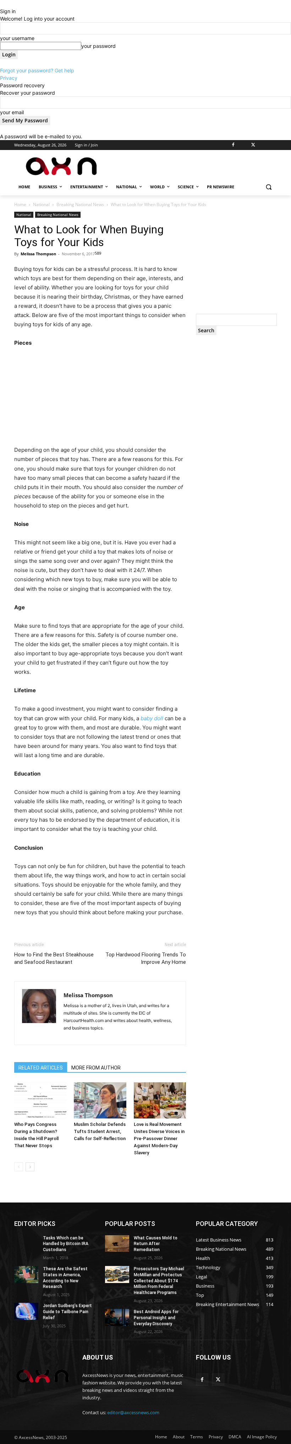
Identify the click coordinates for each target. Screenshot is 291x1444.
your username (17, 38)
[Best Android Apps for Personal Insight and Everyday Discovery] (117, 1317)
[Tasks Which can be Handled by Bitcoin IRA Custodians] (26, 1243)
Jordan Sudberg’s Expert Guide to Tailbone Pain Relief (67, 1311)
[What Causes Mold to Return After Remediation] (117, 1243)
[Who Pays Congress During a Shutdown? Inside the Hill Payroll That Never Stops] (40, 1100)
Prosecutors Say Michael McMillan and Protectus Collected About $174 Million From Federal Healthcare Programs (159, 1280)
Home (20, 204)
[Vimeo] (263, 145)
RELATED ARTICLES (40, 1068)
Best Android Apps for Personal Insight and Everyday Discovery (156, 1317)
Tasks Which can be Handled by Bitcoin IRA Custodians (65, 1244)
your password (98, 46)
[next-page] (30, 1166)
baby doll (152, 718)
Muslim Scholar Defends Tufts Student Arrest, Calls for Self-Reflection (100, 1131)
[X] (253, 145)
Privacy (8, 78)
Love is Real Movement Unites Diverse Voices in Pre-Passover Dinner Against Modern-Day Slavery (159, 1138)
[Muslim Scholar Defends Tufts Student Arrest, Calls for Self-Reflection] (100, 1100)
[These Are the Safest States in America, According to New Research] (26, 1274)
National (41, 204)
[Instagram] (243, 145)
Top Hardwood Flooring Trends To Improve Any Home (145, 958)
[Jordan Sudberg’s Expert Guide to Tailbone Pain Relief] (26, 1311)
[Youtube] (273, 145)
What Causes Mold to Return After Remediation (155, 1244)
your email (12, 112)
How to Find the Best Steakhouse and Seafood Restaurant (54, 958)
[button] (268, 187)
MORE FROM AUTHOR (96, 1068)
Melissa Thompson (38, 253)
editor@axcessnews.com (133, 1412)
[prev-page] (18, 1166)
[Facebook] (233, 145)
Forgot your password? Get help (37, 70)
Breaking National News (80, 204)
